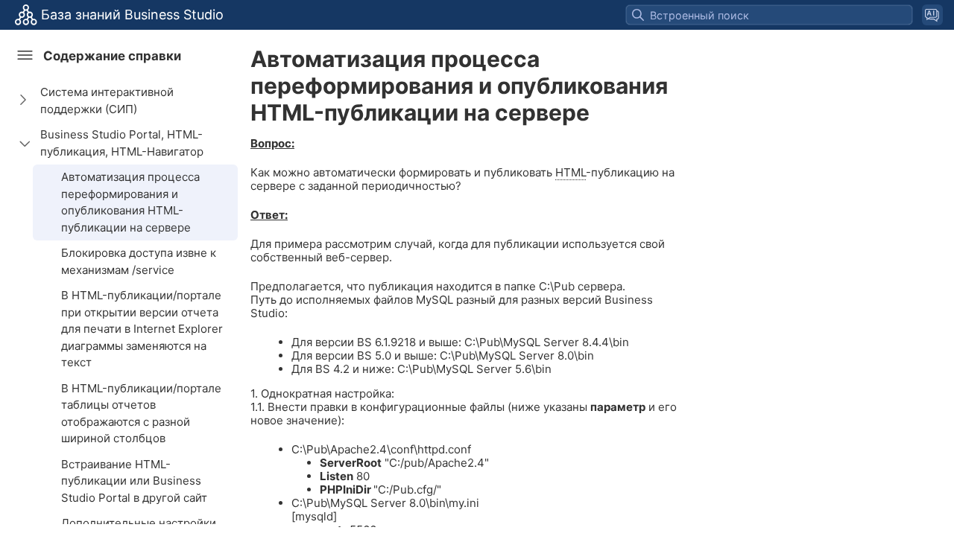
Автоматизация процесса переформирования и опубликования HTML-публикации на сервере (130, 202)
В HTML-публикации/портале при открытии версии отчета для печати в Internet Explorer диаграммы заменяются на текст (142, 328)
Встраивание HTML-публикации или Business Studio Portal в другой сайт (134, 481)
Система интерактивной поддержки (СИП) (107, 100)
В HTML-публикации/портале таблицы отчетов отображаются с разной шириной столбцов (141, 413)
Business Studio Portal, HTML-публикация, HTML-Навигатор (121, 143)
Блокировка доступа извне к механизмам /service (138, 261)
